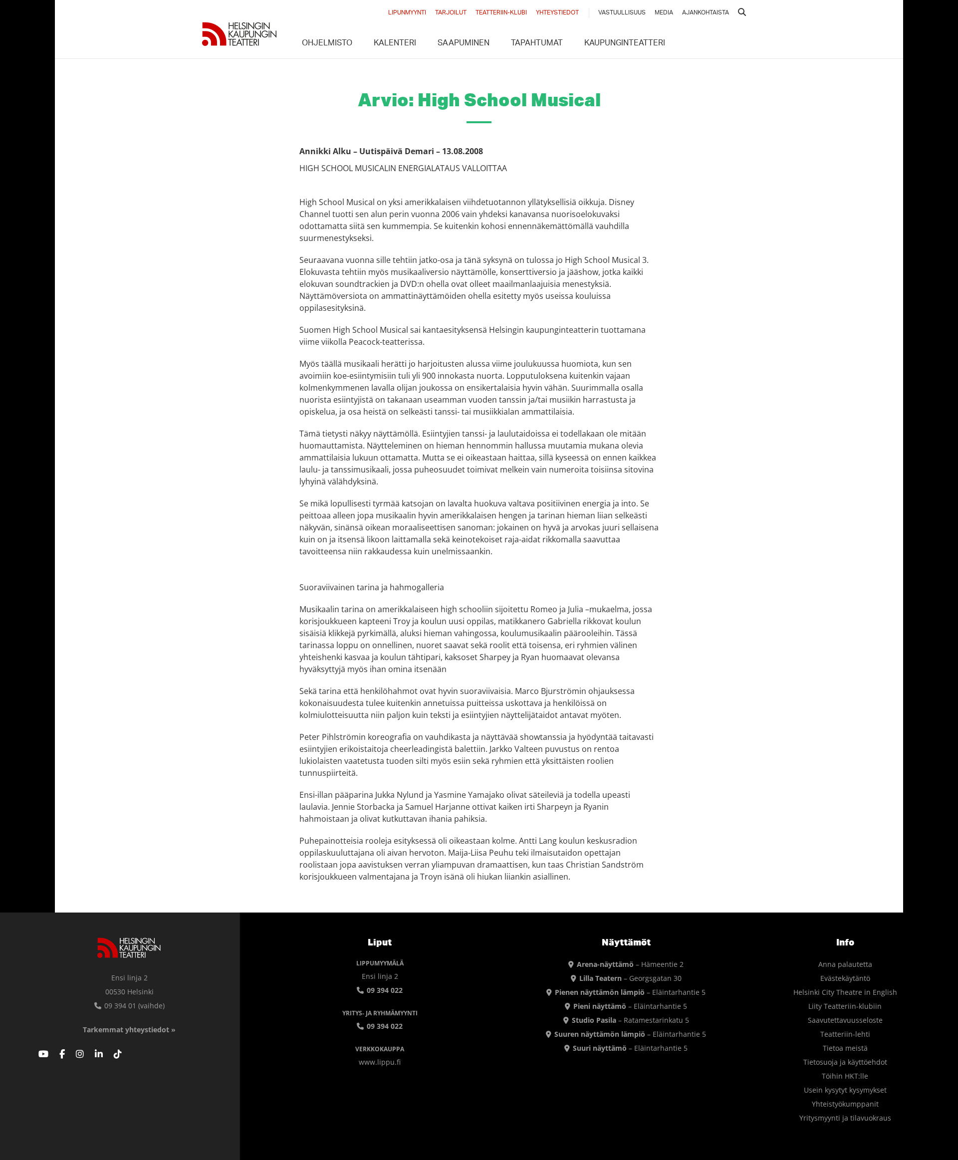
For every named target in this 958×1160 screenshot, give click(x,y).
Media (664, 13)
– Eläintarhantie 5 (630, 992)
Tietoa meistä (845, 1048)
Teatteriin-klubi (501, 13)
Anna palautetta (845, 964)
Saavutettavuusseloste (845, 1020)
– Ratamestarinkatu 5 (630, 1020)
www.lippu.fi (380, 1062)
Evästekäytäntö (845, 978)
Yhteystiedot (557, 13)
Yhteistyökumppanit (845, 1104)
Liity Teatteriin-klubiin (845, 1006)
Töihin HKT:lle (845, 1076)
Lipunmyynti (407, 13)
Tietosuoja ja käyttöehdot (845, 1062)
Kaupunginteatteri (624, 44)
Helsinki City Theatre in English (845, 992)
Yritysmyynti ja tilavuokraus (845, 1118)
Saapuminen (463, 44)
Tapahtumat (537, 44)
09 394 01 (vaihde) (133, 1005)
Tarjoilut (451, 13)
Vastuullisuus (622, 13)
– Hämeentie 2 (630, 964)
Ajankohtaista (705, 13)
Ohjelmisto (327, 44)
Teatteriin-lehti (845, 1034)
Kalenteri (395, 44)
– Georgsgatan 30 (630, 978)
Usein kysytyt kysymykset (845, 1090)
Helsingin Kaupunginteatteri (239, 33)
